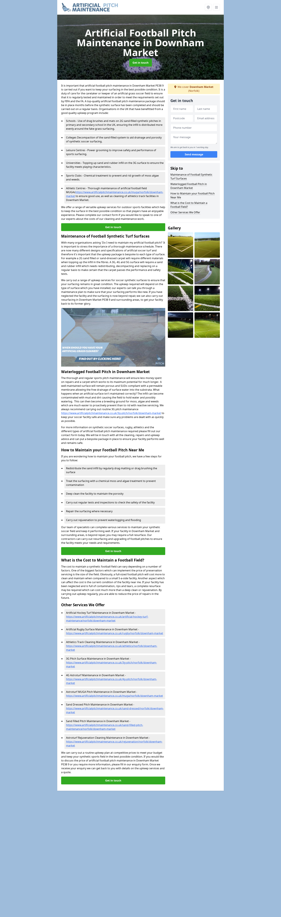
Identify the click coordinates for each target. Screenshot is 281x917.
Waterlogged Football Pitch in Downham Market (188, 186)
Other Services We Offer (185, 212)
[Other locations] (208, 7)
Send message (194, 154)
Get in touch (141, 62)
